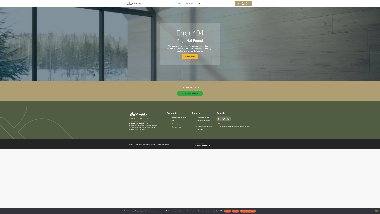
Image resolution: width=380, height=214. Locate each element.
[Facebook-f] (219, 119)
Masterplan (189, 3)
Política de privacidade (248, 211)
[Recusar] (377, 211)
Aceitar (227, 211)
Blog (198, 3)
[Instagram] (223, 119)
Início (179, 3)
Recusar (235, 211)
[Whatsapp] (228, 119)
